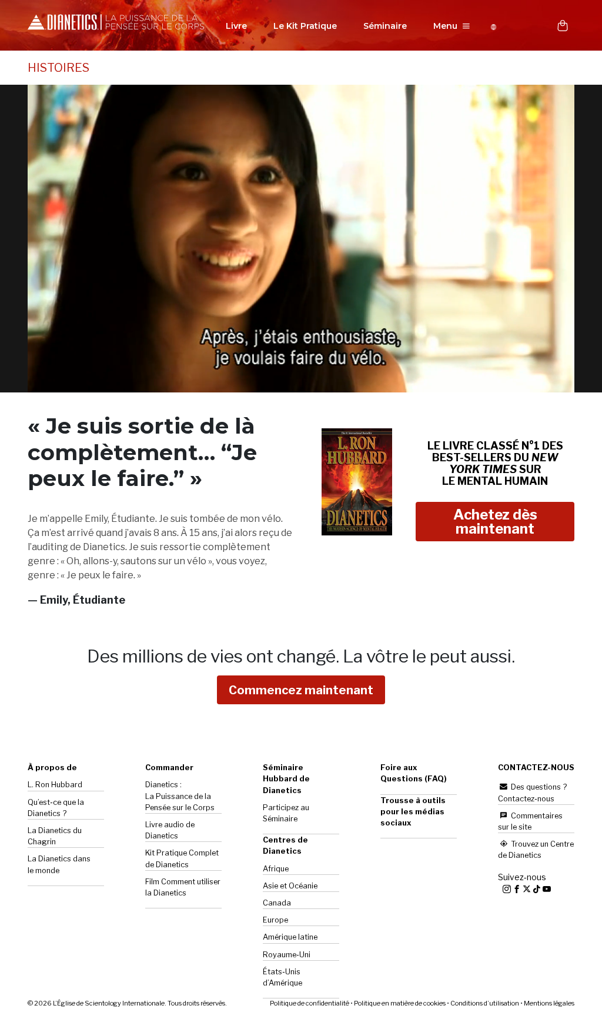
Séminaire (385, 26)
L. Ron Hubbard (55, 784)
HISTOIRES (58, 68)
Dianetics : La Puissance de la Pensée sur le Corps (180, 795)
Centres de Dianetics (285, 845)
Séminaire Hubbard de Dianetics (286, 778)
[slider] (288, 384)
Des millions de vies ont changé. (301, 656)
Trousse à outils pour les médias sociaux (413, 811)
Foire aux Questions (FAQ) (413, 773)
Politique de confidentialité (309, 1003)
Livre (236, 26)
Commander (169, 767)
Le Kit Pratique (305, 26)
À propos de (52, 767)
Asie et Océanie (290, 885)
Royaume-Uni (286, 954)
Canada (277, 902)
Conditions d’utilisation (484, 1003)
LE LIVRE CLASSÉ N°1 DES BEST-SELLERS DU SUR (495, 463)
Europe (275, 920)
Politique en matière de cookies (400, 1003)
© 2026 (127, 1003)
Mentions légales (549, 1003)
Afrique (276, 868)
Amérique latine (290, 937)
